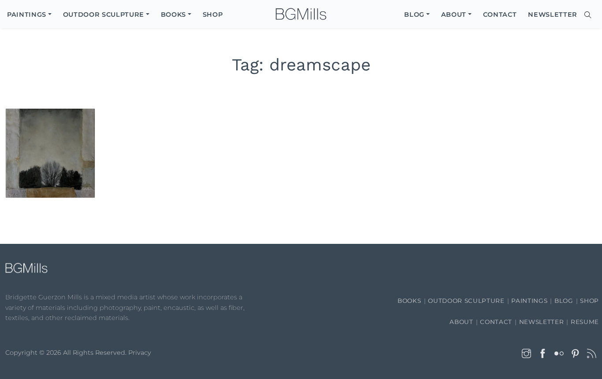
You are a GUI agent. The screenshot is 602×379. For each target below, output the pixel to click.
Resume (585, 321)
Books (409, 300)
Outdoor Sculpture (466, 300)
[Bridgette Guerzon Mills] (301, 14)
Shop (589, 300)
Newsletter (541, 321)
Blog (563, 300)
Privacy (139, 353)
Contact (496, 321)
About (461, 321)
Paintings (529, 300)
